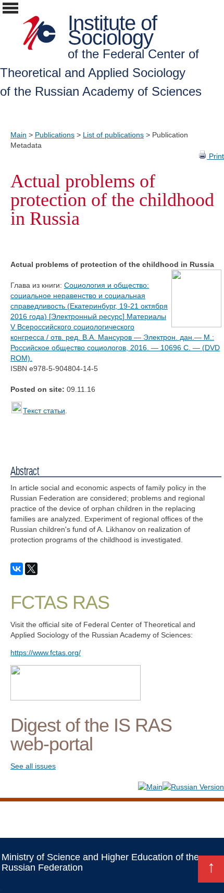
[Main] (150, 787)
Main (18, 135)
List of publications (113, 135)
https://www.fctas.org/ (45, 652)
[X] (31, 569)
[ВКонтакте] (16, 569)
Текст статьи (44, 410)
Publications (54, 135)
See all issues (33, 766)
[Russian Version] (193, 787)
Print (215, 156)
